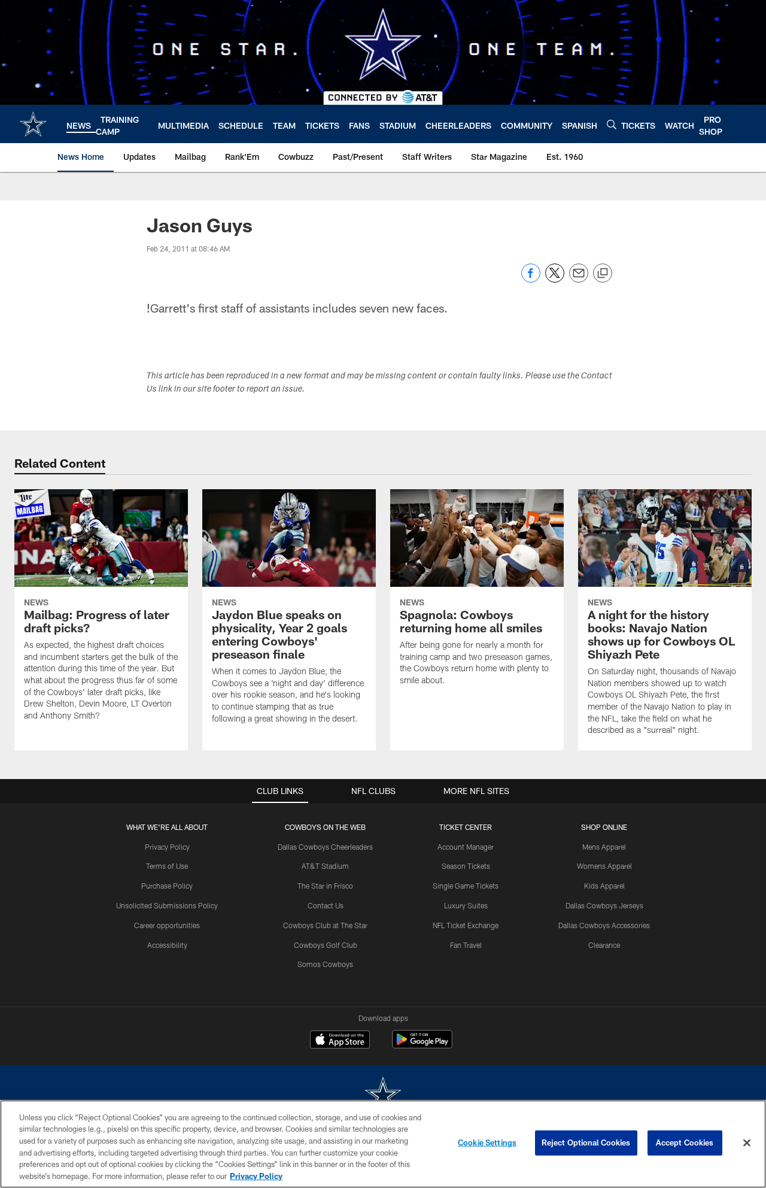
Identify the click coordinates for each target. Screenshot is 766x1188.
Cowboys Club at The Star (325, 925)
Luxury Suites (466, 905)
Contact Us (326, 905)
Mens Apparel (604, 846)
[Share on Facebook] (530, 279)
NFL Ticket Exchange (465, 925)
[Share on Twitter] (554, 279)
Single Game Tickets (465, 885)
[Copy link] (602, 273)
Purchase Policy (167, 885)
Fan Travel (466, 945)
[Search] (611, 124)
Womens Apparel (604, 866)
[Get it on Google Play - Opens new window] (422, 1045)
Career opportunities (167, 925)
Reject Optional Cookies (586, 1142)
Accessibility (167, 945)
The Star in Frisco (325, 885)
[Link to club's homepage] (33, 124)
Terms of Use (167, 866)
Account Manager (465, 846)
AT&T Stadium (325, 866)
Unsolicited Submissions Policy (167, 905)
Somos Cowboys (325, 964)
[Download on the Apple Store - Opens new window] (340, 1041)
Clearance (604, 945)
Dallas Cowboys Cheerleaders (325, 846)
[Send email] (578, 279)
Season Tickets (466, 866)
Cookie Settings (487, 1142)
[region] (383, 1144)
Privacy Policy (167, 846)
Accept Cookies (685, 1142)
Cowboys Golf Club (325, 945)
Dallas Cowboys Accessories (604, 925)
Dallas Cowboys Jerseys (604, 905)
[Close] (747, 1143)
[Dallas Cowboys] (383, 1095)
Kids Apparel (604, 885)
